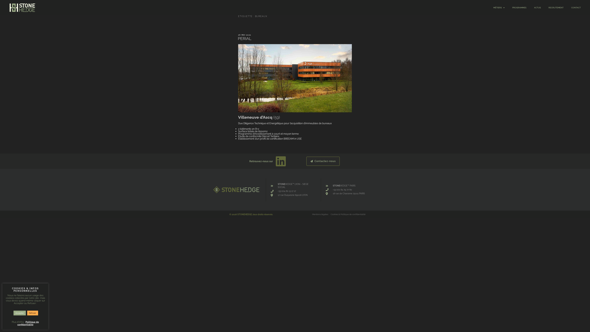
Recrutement (556, 7)
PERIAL (244, 38)
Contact (576, 7)
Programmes (519, 7)
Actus (537, 7)
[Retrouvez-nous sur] (281, 161)
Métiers (497, 7)
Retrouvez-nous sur (261, 161)
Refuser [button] (32, 313)
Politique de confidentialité (28, 323)
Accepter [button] (19, 313)
